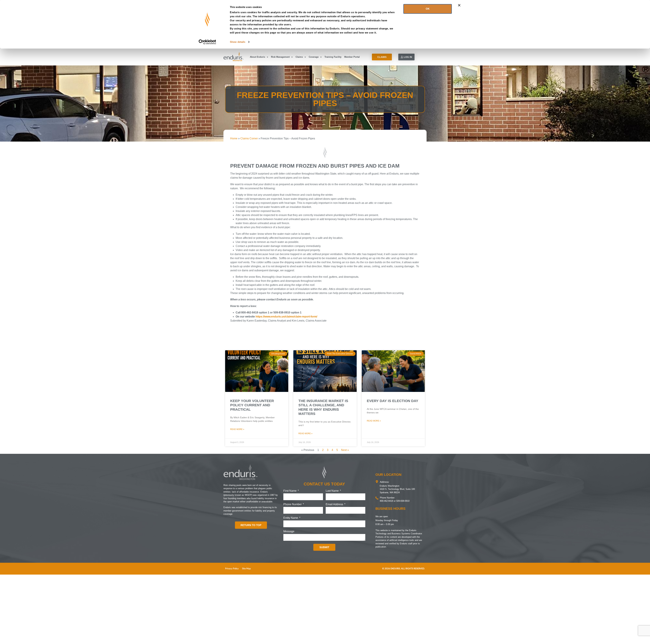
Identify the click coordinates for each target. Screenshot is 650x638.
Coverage (314, 57)
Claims (299, 57)
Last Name (332, 490)
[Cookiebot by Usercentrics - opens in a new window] (207, 41)
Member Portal (352, 57)
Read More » (237, 429)
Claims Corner (249, 138)
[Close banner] (459, 5)
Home (233, 138)
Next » (345, 450)
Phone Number (292, 504)
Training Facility (332, 57)
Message (288, 531)
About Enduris (257, 57)
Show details (237, 41)
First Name (290, 490)
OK (428, 8)
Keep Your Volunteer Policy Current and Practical (252, 405)
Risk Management (280, 57)
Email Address (335, 504)
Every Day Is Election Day (392, 401)
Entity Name (291, 518)
